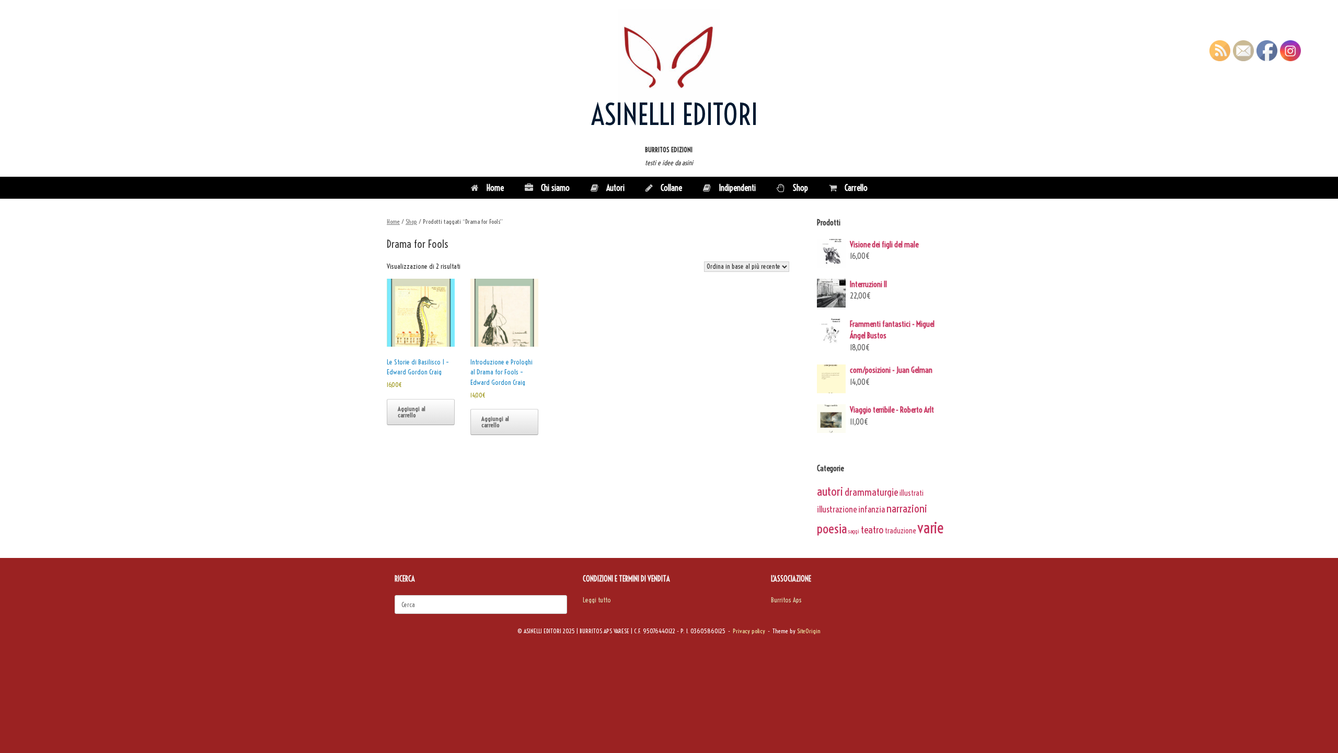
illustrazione (837, 509)
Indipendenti (737, 187)
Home (495, 187)
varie (930, 528)
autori (830, 491)
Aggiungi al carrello (411, 412)
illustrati (911, 493)
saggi (853, 531)
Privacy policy (749, 631)
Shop (800, 187)
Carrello (856, 187)
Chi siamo (555, 187)
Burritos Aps (786, 600)
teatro (872, 529)
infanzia (871, 509)
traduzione (900, 530)
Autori (615, 187)
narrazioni (906, 508)
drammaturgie (871, 492)
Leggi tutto (597, 600)
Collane (671, 187)
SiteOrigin (809, 631)
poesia (832, 528)
